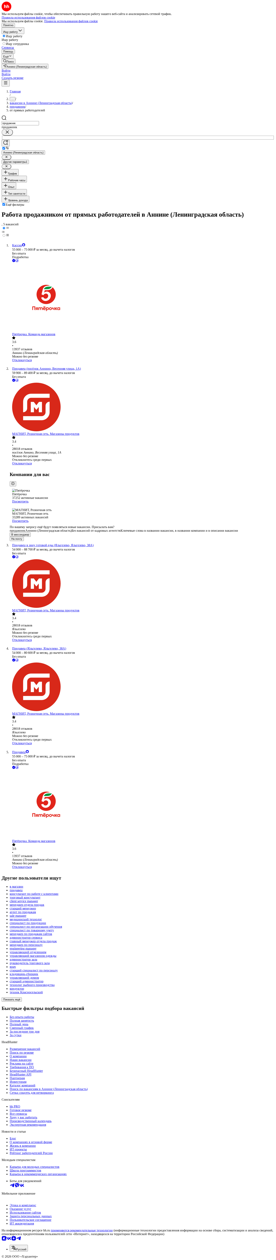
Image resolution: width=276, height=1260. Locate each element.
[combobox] (20, 123)
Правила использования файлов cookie (71, 21)
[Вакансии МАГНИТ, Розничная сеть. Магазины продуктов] (142, 407)
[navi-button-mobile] (6, 83)
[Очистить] (7, 132)
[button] (6, 70)
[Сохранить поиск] (6, 143)
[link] (8, 61)
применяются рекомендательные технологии (82, 1230)
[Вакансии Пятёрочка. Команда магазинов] (142, 297)
